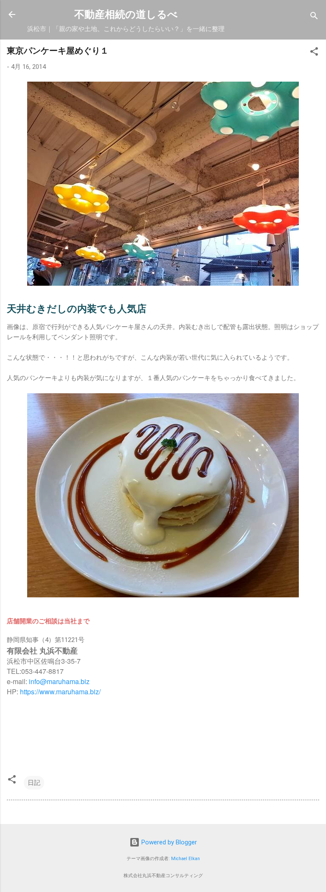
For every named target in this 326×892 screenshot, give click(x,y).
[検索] (314, 17)
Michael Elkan (185, 858)
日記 (34, 783)
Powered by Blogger (168, 842)
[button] (314, 53)
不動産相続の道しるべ (126, 14)
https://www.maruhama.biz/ (60, 691)
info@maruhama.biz (59, 681)
